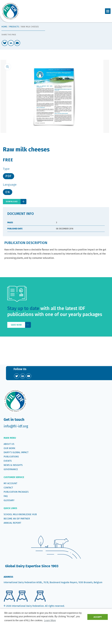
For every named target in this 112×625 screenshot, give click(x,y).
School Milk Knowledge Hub (20, 514)
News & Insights (13, 465)
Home (4, 26)
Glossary (9, 500)
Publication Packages (16, 491)
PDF (8, 176)
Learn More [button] (50, 620)
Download (12, 201)
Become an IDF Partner (17, 518)
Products (14, 26)
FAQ (6, 496)
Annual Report (12, 522)
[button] (108, 11)
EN (7, 192)
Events (8, 460)
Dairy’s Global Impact (16, 452)
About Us (9, 444)
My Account (10, 483)
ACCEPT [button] (97, 617)
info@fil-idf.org (16, 426)
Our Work (9, 448)
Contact (8, 487)
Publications (11, 456)
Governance (11, 469)
